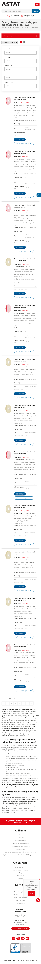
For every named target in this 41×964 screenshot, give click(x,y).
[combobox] (20, 53)
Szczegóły (20, 140)
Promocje (20, 878)
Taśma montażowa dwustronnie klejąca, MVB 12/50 (24, 360)
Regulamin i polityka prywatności (20, 846)
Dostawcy (20, 838)
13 (27, 703)
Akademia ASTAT (20, 867)
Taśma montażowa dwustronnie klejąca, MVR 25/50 (24, 152)
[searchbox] (20, 52)
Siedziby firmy (20, 900)
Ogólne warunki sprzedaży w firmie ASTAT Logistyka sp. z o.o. (20, 856)
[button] (38, 900)
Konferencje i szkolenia (20, 870)
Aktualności (20, 876)
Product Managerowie (20, 897)
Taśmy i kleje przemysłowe (29, 27)
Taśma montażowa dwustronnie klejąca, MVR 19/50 (24, 98)
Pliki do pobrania (20, 840)
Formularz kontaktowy (20, 889)
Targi (20, 873)
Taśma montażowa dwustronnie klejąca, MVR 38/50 (24, 306)
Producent (7, 49)
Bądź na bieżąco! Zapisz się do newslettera (20, 821)
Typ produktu (7, 57)
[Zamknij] (39, 879)
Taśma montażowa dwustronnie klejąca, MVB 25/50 (24, 260)
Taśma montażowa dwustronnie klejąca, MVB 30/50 (24, 553)
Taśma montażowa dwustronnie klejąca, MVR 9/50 (24, 206)
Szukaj (36, 11)
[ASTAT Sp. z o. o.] (10, 4)
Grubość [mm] (8, 65)
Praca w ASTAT (20, 903)
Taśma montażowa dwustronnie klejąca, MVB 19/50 (24, 599)
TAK (31, 893)
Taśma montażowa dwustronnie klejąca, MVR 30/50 (24, 453)
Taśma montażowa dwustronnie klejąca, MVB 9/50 (24, 507)
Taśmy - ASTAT (25, 103)
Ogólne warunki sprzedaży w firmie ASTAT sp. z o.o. (20, 852)
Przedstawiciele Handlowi (20, 895)
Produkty (16, 27)
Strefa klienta (20, 849)
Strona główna (6, 27)
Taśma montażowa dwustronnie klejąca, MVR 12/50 (24, 646)
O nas (20, 835)
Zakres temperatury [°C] (10, 82)
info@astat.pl (20, 911)
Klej (5, 74)
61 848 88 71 (20, 909)
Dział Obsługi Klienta (20, 892)
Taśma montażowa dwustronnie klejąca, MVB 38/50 (24, 406)
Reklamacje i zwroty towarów (20, 843)
